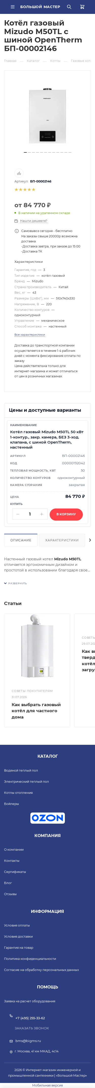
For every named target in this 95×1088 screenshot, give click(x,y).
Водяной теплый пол (21, 770)
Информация (47, 911)
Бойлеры (11, 804)
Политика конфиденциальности (30, 959)
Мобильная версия (47, 1085)
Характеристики (62, 540)
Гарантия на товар (18, 948)
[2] (20, 189)
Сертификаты (15, 872)
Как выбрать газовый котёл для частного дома (36, 711)
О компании (14, 849)
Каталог (47, 756)
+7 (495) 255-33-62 (30, 1018)
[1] (16, 189)
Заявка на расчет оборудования (29, 1001)
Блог (8, 883)
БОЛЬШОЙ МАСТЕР (40, 7)
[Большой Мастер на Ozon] (47, 818)
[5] (33, 189)
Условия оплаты (17, 925)
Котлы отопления (18, 793)
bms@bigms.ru (28, 1041)
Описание (20, 540)
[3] (25, 189)
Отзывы (10, 894)
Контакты (12, 861)
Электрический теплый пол (26, 781)
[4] (29, 189)
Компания (47, 835)
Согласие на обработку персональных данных (41, 970)
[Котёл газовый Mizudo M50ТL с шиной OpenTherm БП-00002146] (47, 116)
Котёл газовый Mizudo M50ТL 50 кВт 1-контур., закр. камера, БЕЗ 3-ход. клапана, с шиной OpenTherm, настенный (47, 439)
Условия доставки (18, 936)
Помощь (47, 987)
